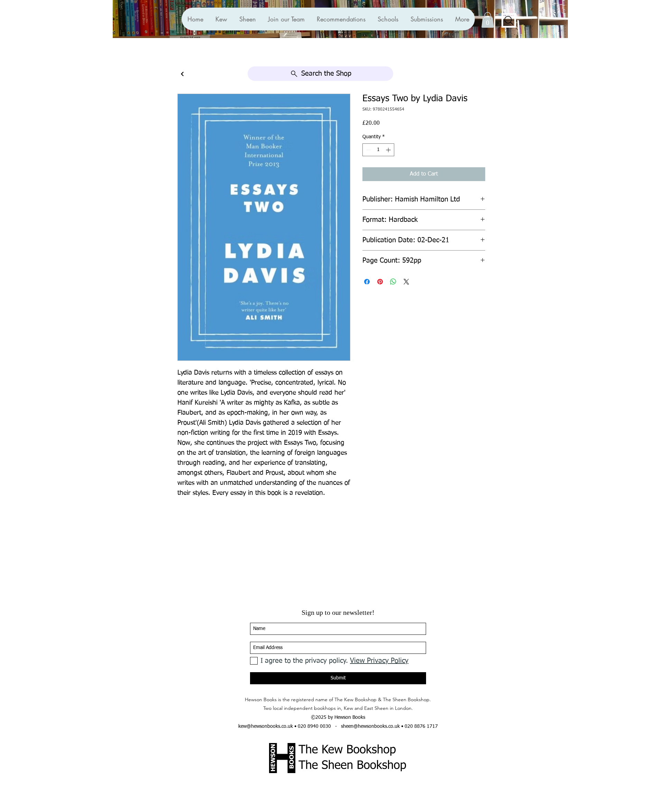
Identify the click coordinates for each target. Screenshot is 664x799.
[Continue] (182, 74)
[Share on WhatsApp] (393, 282)
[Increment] (389, 150)
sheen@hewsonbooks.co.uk (370, 726)
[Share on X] (406, 282)
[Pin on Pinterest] (380, 282)
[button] (341, 19)
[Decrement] (367, 150)
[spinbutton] (378, 150)
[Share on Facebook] (367, 282)
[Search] (508, 20)
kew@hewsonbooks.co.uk (265, 726)
